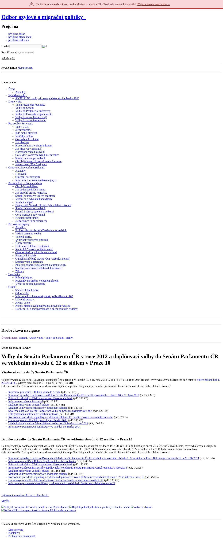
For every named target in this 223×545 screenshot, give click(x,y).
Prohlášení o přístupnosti (21, 536)
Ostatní (23, 337)
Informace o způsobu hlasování (25, 401)
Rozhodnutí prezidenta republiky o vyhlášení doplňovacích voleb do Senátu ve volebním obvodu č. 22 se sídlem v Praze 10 (76, 477)
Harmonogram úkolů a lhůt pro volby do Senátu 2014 (37, 420)
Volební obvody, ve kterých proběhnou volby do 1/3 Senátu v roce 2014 (48, 423)
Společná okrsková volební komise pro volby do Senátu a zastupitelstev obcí (50, 410)
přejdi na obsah (16, 33)
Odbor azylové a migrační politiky (42, 17)
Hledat (5, 46)
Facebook (42, 495)
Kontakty (13, 532)
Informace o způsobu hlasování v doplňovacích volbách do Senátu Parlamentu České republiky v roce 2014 (67, 467)
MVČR (5, 501)
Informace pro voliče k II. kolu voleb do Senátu (34, 392)
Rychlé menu (8, 52)
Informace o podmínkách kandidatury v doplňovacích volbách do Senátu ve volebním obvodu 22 (61, 483)
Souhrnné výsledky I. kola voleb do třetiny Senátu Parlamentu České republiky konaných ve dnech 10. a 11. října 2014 (73, 395)
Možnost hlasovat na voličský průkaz (28, 404)
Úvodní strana (9, 337)
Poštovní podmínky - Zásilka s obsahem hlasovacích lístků (40, 398)
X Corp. (31, 495)
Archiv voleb (36, 337)
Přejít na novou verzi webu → (153, 4)
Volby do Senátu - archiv (59, 337)
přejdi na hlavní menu (20, 36)
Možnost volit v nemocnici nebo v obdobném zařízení (37, 407)
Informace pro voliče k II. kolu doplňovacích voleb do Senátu (42, 461)
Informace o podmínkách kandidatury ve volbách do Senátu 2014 (44, 426)
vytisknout (7, 495)
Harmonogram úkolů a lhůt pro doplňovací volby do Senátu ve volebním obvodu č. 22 (55, 480)
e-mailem (19, 495)
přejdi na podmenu (18, 40)
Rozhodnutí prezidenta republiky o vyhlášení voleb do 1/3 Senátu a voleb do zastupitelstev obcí (60, 417)
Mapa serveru (25, 67)
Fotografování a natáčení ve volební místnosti (33, 414)
